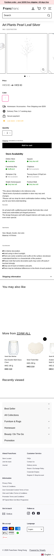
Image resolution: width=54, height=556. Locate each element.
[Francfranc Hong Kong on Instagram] (28, 513)
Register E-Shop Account (35, 475)
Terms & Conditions (9, 486)
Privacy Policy (7, 483)
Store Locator (6, 458)
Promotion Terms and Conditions (13, 496)
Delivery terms (32, 465)
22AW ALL (24, 333)
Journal (4, 465)
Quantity (5, 128)
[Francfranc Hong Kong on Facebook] (33, 513)
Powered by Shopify (37, 550)
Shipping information (11, 277)
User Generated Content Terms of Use (15, 490)
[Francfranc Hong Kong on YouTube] (38, 513)
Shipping (5, 140)
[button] (47, 554)
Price (4, 81)
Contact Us (31, 462)
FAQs (29, 458)
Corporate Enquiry (33, 472)
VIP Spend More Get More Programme (15, 500)
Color (4, 93)
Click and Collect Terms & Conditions (14, 493)
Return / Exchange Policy (35, 468)
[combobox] (27, 15)
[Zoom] (43, 69)
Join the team (6, 462)
